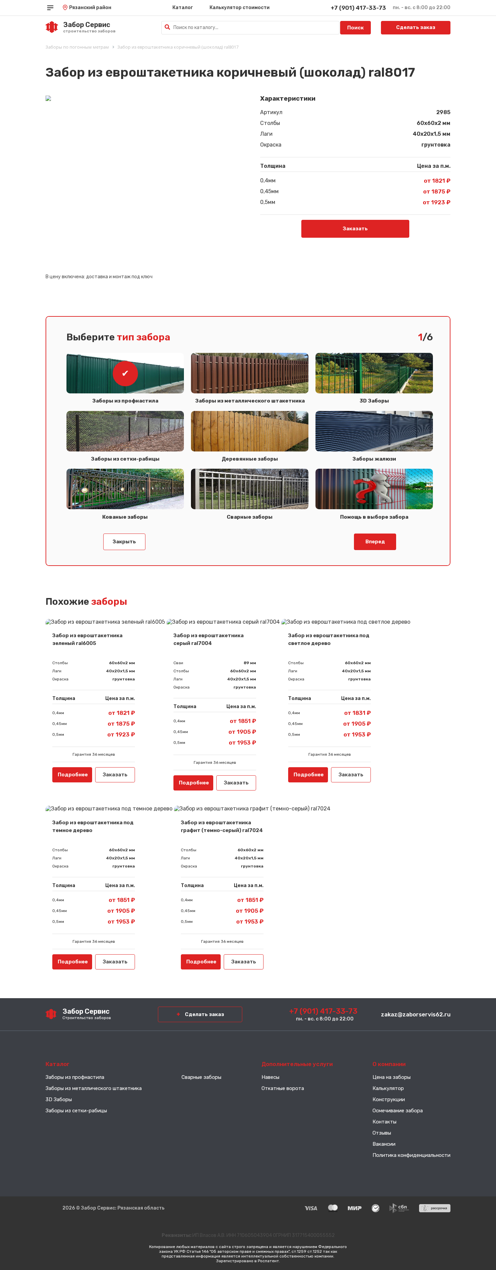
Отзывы (382, 1133)
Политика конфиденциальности (411, 1155)
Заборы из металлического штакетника (94, 1088)
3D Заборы (59, 1099)
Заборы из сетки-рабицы (76, 1111)
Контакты (384, 1122)
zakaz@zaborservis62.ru (415, 1014)
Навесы (270, 1077)
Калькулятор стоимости (240, 7)
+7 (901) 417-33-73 (358, 7)
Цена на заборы (392, 1077)
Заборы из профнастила (125, 401)
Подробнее (73, 775)
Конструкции (389, 1099)
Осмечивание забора (398, 1111)
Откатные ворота (282, 1088)
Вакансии (384, 1144)
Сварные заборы (201, 1077)
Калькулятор (388, 1088)
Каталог (182, 7)
